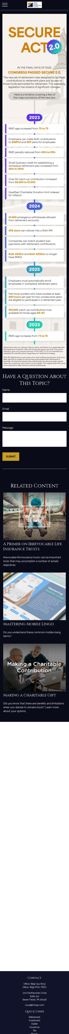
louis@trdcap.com (34, 1005)
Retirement (34, 1017)
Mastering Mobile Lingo (28, 624)
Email (5, 408)
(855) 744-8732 (38, 984)
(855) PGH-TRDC (38, 987)
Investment (34, 1020)
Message (7, 427)
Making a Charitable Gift (29, 695)
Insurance (34, 1027)
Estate (34, 1024)
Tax (34, 1030)
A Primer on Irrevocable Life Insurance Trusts (32, 547)
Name (6, 389)
